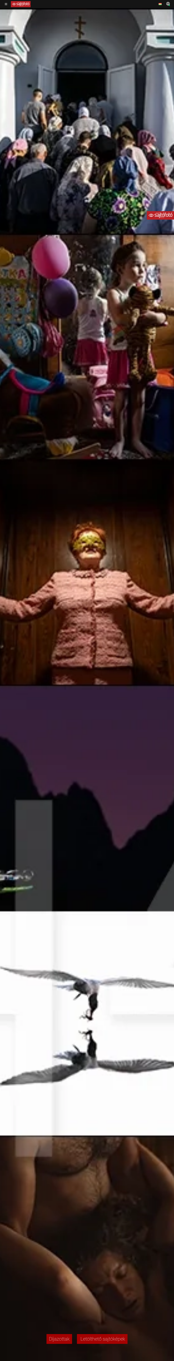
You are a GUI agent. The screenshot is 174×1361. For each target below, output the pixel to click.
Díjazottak (59, 1339)
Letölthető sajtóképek (102, 1339)
